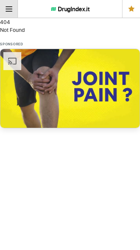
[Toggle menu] (9, 9)
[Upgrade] (131, 9)
